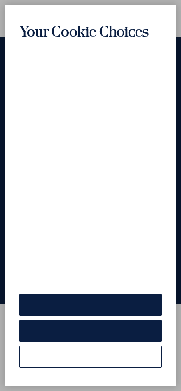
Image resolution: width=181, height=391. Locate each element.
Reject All (90, 330)
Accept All (90, 304)
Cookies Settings (90, 356)
